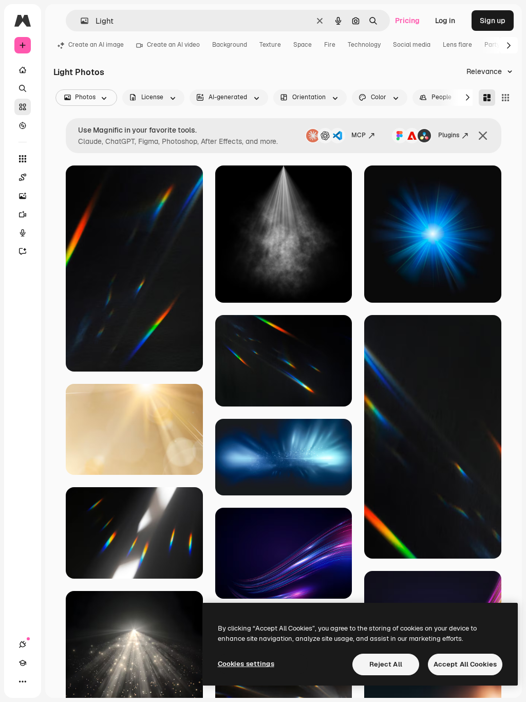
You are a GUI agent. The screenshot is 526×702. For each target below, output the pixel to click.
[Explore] (22, 125)
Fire (329, 45)
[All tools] (22, 159)
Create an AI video (173, 45)
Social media (411, 45)
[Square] (505, 97)
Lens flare (457, 45)
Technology (364, 45)
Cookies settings (246, 663)
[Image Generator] (22, 196)
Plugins (448, 135)
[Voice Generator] (22, 233)
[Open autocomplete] (80, 21)
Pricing (407, 20)
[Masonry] (487, 97)
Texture (270, 45)
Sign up (492, 20)
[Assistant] (22, 251)
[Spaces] (22, 177)
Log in (445, 20)
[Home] (22, 70)
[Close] (483, 136)
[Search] (22, 88)
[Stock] (22, 107)
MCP (358, 135)
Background (229, 45)
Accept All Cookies (465, 664)
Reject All (385, 664)
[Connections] (22, 644)
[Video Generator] (22, 214)
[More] (22, 681)
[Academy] (22, 663)
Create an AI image (96, 45)
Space (302, 45)
